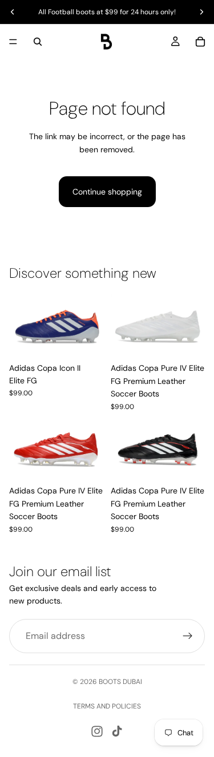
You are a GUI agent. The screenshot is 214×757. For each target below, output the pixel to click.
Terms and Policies (107, 706)
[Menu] (13, 42)
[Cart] (200, 41)
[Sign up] (188, 635)
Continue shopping (107, 192)
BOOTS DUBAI (120, 681)
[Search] (37, 41)
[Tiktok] (117, 731)
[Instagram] (97, 731)
